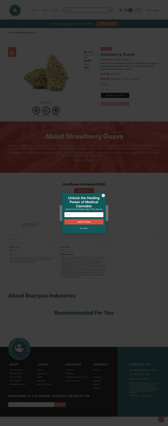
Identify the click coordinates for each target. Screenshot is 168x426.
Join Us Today (84, 222)
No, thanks (84, 228)
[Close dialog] (103, 195)
